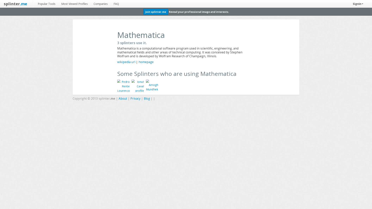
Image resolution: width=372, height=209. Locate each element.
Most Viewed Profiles (74, 4)
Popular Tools (46, 4)
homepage (146, 62)
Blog (147, 99)
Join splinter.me (155, 12)
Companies (101, 4)
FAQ (116, 4)
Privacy (135, 99)
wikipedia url (126, 62)
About (123, 99)
